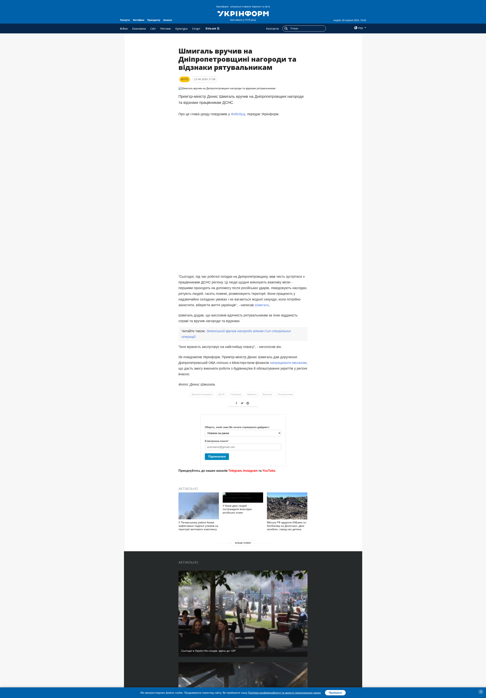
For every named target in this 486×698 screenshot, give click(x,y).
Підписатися (217, 456)
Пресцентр (153, 20)
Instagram (250, 470)
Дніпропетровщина (202, 394)
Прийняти (335, 692)
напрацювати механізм (288, 363)
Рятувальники (285, 394)
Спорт (196, 28)
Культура (181, 28)
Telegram (235, 470)
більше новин (243, 543)
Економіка (139, 28)
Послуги (125, 20)
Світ (153, 28)
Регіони (165, 28)
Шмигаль (262, 305)
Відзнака (267, 394)
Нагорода (236, 394)
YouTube (268, 470)
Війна (124, 28)
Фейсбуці (238, 114)
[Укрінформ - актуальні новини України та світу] (242, 13)
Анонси (167, 20)
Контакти (272, 28)
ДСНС (221, 394)
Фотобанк (138, 20)
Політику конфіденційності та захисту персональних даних (284, 692)
